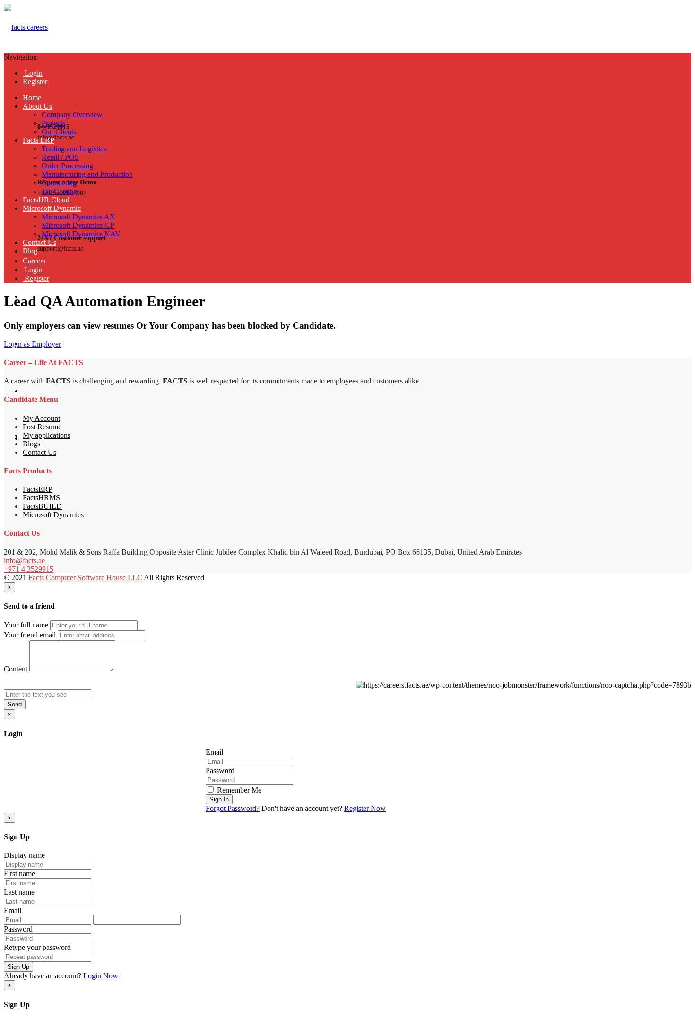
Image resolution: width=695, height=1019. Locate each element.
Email (214, 752)
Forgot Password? (233, 808)
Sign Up (18, 966)
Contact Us (39, 242)
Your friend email (30, 635)
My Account (41, 418)
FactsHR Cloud (46, 200)
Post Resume (42, 427)
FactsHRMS (41, 498)
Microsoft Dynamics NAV (81, 234)
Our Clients (59, 132)
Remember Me (238, 790)
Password (220, 770)
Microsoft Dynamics (53, 515)
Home (32, 98)
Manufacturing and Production (87, 174)
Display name (24, 855)
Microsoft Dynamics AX (78, 217)
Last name (19, 892)
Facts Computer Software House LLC (85, 578)
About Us (37, 106)
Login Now (100, 976)
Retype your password (37, 947)
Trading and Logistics (74, 149)
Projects (53, 123)
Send (15, 704)
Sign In (219, 799)
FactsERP (37, 489)
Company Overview (72, 115)
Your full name (26, 625)
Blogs (31, 444)
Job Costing (59, 191)
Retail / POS (60, 157)
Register (35, 82)
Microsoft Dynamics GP (78, 225)
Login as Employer (32, 344)
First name (19, 874)
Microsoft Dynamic (52, 208)
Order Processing (67, 166)
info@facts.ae (24, 561)
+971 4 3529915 (28, 569)
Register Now (365, 808)
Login (33, 73)
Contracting (59, 183)
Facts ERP (38, 140)
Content (15, 669)
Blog (30, 251)
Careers (34, 261)
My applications (46, 435)
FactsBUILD (42, 506)
